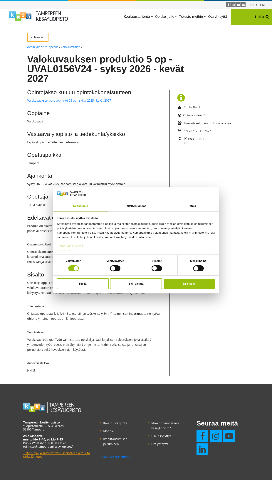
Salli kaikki (189, 283)
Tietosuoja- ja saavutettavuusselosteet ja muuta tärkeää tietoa (56, 455)
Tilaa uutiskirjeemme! (115, 457)
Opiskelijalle (164, 16)
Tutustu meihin (191, 16)
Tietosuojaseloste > (70, 245)
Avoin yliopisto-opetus (42, 47)
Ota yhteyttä (217, 16)
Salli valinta (136, 283)
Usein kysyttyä (161, 436)
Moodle (108, 431)
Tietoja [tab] (191, 205)
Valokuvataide (70, 47)
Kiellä (82, 283)
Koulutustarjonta (137, 16)
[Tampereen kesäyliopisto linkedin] (243, 5)
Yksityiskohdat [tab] (136, 205)
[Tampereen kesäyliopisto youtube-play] (238, 5)
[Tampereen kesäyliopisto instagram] (233, 5)
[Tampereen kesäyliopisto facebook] (228, 5)
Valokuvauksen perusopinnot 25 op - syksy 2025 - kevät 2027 (69, 100)
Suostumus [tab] (80, 205)
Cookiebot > (65, 250)
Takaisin (39, 37)
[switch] (115, 268)
